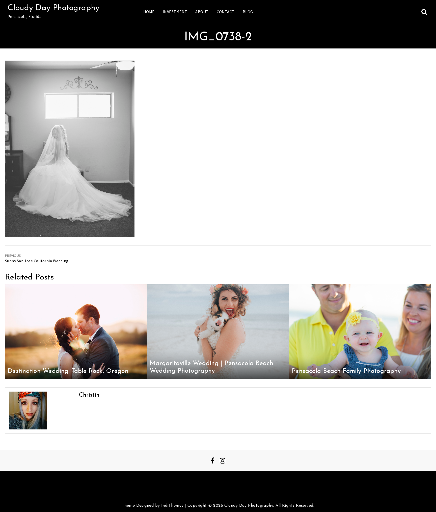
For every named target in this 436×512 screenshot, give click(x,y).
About (201, 11)
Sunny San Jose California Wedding (37, 260)
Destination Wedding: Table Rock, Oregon (68, 371)
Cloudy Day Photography (53, 8)
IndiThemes (172, 506)
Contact (226, 11)
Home (149, 11)
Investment (175, 11)
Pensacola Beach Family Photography (346, 371)
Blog (248, 11)
